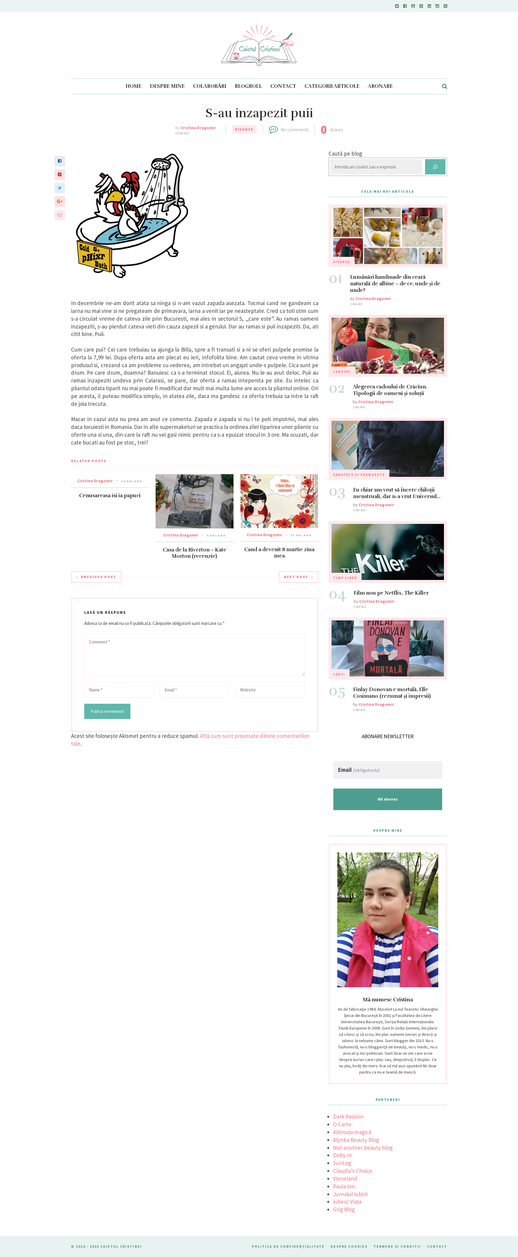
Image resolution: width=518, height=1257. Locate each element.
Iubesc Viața (347, 1201)
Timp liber (345, 578)
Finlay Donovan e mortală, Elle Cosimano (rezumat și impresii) (392, 692)
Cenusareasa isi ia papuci (110, 495)
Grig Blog (344, 1209)
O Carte (342, 1124)
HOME (133, 86)
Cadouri (342, 372)
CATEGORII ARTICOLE (332, 86)
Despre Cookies (349, 1246)
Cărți (339, 674)
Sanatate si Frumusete (359, 475)
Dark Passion (348, 1116)
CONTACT (283, 86)
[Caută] (435, 166)
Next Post (296, 577)
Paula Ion (344, 1186)
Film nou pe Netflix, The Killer (391, 593)
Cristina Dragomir (198, 127)
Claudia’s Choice (352, 1170)
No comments (294, 129)
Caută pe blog (345, 153)
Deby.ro (342, 1155)
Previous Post (98, 577)
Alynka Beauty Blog (356, 1139)
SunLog (342, 1162)
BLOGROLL (248, 86)
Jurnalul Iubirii (350, 1194)
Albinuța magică (352, 1132)
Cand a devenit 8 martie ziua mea (279, 552)
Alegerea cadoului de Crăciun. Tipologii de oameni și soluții (390, 390)
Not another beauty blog (363, 1147)
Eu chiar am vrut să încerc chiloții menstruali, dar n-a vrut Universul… (396, 493)
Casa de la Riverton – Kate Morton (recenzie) (194, 553)
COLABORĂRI (209, 86)
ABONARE (380, 86)
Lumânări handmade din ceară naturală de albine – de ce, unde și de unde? (395, 283)
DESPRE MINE (167, 86)
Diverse (244, 129)
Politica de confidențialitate (288, 1246)
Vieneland (345, 1178)
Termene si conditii (397, 1246)
